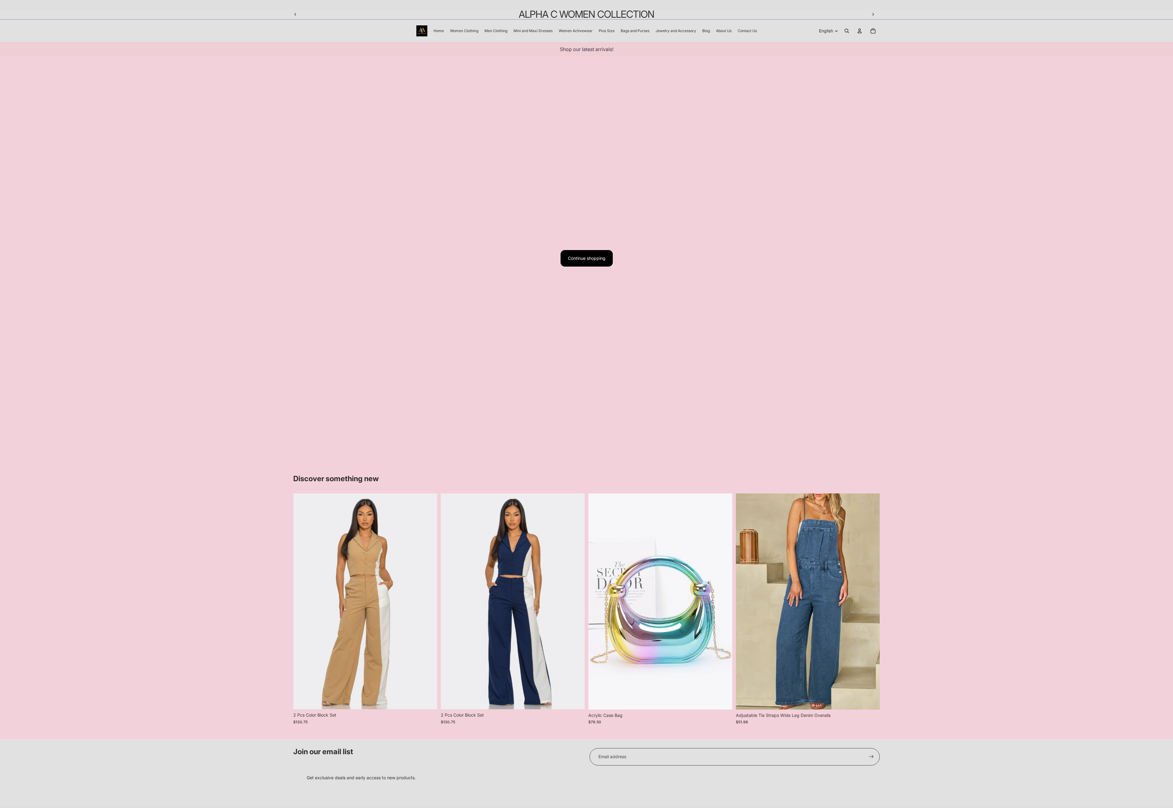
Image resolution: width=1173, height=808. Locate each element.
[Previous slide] (295, 14)
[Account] (859, 31)
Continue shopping (586, 258)
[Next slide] (873, 14)
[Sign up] (871, 756)
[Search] (846, 31)
